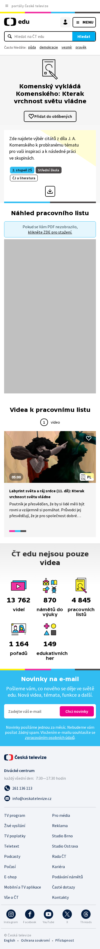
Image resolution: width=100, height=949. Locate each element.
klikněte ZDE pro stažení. (50, 232)
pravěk (81, 47)
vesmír (67, 47)
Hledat (83, 36)
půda (32, 47)
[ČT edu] (16, 24)
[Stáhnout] (50, 191)
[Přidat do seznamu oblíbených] (89, 438)
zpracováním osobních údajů (50, 737)
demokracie (48, 47)
